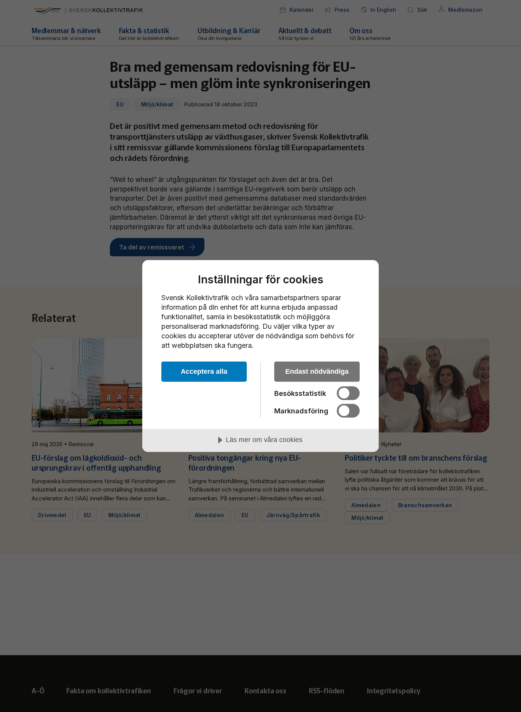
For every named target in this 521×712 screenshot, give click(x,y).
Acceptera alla (204, 371)
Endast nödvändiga (317, 371)
